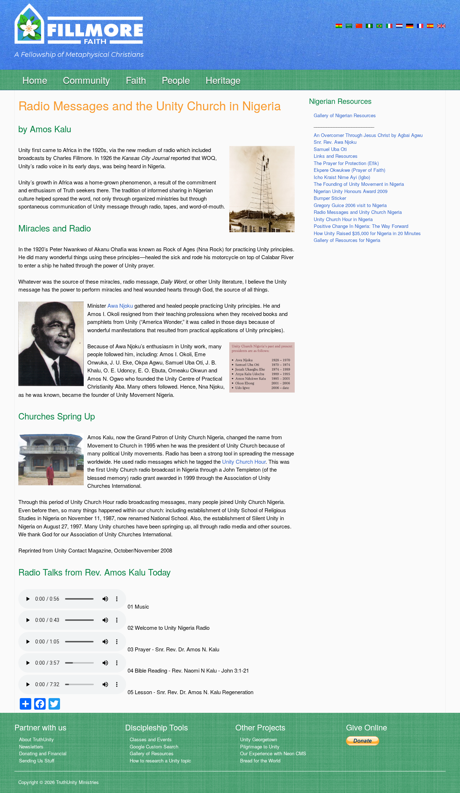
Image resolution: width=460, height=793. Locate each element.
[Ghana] (339, 25)
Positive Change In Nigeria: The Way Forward (361, 226)
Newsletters (31, 746)
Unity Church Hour (244, 461)
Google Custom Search (154, 746)
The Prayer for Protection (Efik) (346, 163)
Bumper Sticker (330, 197)
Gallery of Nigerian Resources (345, 115)
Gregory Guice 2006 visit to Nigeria (350, 205)
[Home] (78, 30)
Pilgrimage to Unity (260, 746)
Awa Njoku (120, 305)
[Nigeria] (369, 25)
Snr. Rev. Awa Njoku (335, 141)
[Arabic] (349, 25)
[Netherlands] (399, 25)
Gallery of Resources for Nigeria (347, 240)
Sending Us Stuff (36, 760)
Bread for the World (260, 760)
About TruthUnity (36, 739)
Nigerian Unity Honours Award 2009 (350, 191)
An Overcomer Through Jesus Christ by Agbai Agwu (368, 135)
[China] (359, 25)
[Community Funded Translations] (441, 25)
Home (34, 79)
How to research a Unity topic (160, 760)
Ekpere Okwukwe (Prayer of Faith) (349, 169)
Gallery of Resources (152, 753)
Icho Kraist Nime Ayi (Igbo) (342, 177)
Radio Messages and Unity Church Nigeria (358, 211)
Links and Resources (336, 155)
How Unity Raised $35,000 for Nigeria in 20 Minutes (367, 233)
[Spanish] (430, 25)
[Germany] (409, 25)
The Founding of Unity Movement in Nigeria (359, 183)
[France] (420, 25)
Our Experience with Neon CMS (273, 753)
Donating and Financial (42, 753)
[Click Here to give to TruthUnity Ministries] (362, 740)
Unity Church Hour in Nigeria (343, 219)
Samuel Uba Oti (330, 149)
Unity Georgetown (258, 739)
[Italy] (389, 25)
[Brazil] (379, 25)
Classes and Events (151, 739)
